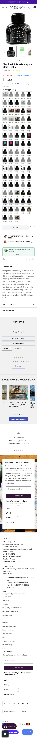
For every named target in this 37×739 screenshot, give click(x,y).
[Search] (7, 7)
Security (5, 619)
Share (4, 259)
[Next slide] (32, 27)
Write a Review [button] (19, 338)
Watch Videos (8, 310)
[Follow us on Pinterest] (18, 703)
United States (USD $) (10, 712)
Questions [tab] (18, 348)
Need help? (31, 259)
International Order (9, 626)
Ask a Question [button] (19, 343)
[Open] (5, 733)
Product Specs (8, 304)
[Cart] (34, 7)
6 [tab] (19, 414)
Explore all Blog (18, 419)
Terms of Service (8, 641)
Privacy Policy (7, 645)
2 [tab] (11, 414)
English (24, 712)
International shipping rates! (19, 443)
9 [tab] (26, 414)
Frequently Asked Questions (12, 608)
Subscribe (19, 496)
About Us (5, 600)
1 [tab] (9, 414)
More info (18, 254)
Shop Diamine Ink (23, 75)
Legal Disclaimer (8, 630)
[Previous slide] (4, 27)
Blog (3, 637)
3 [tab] (13, 414)
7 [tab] (22, 414)
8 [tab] (24, 414)
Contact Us (6, 648)
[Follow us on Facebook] (4, 703)
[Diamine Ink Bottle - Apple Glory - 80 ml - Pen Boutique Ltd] (11, 52)
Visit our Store (7, 634)
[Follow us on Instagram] (14, 703)
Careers (5, 604)
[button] (29, 7)
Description (7, 267)
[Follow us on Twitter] (9, 703)
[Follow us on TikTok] (28, 703)
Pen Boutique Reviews (10, 611)
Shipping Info (7, 615)
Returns (5, 623)
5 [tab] (17, 414)
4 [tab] (15, 414)
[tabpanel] (18, 397)
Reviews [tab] (5, 348)
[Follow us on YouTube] (23, 703)
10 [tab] (28, 414)
